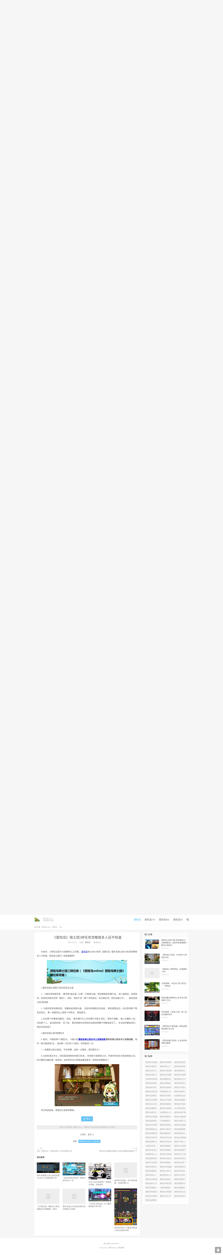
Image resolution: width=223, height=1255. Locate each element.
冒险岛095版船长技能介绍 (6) (166, 1088)
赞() (88, 1119)
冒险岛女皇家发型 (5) (165, 1125)
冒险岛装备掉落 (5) (179, 1129)
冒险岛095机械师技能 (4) (166, 1192)
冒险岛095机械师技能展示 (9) (151, 1062)
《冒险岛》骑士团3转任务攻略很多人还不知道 (87, 937)
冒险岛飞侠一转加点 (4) (165, 1196)
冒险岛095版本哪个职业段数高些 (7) (166, 1071)
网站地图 (121, 1248)
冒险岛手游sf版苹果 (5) (151, 1150)
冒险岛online (37, 920)
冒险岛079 (150, 919)
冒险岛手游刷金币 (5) (165, 1150)
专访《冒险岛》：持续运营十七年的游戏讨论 (54, 1151)
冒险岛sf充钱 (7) (151, 1075)
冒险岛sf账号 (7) (151, 1071)
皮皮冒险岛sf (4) (151, 1154)
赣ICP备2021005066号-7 (111, 1244)
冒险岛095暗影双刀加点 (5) (166, 1108)
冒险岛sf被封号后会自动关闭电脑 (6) (179, 1092)
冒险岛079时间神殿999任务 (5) (180, 1146)
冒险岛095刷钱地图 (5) (180, 1138)
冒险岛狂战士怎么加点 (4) (179, 1192)
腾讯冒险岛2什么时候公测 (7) (180, 1079)
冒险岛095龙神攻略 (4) (166, 1154)
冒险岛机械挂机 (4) (165, 1163)
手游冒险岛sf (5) (165, 1112)
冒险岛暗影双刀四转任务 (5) (165, 1133)
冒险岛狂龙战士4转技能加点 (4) (166, 1159)
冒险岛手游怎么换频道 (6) (179, 1083)
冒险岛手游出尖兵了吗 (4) (179, 1171)
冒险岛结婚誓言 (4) (151, 1171)
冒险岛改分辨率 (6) (165, 1096)
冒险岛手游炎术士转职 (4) (151, 1167)
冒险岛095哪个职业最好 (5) (180, 1113)
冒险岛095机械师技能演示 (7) (180, 1075)
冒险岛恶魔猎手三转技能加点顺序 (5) (151, 1108)
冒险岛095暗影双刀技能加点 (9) (166, 1062)
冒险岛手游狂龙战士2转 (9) (179, 1062)
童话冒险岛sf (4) (165, 1175)
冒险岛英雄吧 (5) (151, 1142)
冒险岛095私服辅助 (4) (166, 1167)
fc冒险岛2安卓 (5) (150, 1146)
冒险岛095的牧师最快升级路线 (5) (151, 1125)
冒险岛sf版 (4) (150, 1175)
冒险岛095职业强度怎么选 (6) (151, 1092)
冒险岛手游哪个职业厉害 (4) (179, 1179)
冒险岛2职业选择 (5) (180, 1125)
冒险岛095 (164, 919)
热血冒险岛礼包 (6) (179, 1096)
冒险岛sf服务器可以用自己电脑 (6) (165, 1083)
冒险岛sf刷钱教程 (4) (151, 1200)
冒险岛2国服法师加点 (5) (151, 1133)
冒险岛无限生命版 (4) (179, 1167)
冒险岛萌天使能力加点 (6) (151, 1083)
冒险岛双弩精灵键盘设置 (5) (179, 1150)
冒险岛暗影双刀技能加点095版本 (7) (180, 1071)
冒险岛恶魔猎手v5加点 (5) (165, 1146)
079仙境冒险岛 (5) (165, 1121)
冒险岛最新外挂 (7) (165, 1079)
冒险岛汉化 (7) (165, 1066)
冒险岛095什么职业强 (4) (180, 1154)
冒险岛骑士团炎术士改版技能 (92, 1039)
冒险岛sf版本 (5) (179, 1121)
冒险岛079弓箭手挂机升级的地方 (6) (166, 1100)
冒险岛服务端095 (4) (151, 1159)
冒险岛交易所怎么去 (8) (151, 1067)
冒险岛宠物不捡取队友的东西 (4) (180, 1184)
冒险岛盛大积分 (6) (151, 1088)
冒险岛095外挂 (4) (179, 1163)
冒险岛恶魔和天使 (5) (165, 1117)
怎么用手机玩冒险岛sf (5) (179, 1108)
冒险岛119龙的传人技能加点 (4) (151, 1163)
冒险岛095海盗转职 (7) (166, 1075)
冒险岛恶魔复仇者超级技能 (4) (179, 1188)
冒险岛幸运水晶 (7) (179, 1067)
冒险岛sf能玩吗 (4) (165, 1179)
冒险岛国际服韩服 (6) (179, 1100)
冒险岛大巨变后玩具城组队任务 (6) (179, 1088)
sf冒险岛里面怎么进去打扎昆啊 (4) (165, 1188)
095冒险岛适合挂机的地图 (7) (151, 1079)
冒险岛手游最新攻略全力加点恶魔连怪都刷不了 (118, 1151)
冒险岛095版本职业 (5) (180, 1117)
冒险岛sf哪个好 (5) (151, 1113)
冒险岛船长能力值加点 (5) (179, 1133)
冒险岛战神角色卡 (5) (151, 1121)
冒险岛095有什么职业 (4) (166, 1171)
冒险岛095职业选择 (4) (166, 1184)
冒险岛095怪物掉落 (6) (151, 1100)
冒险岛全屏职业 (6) (151, 1096)
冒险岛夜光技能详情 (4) (179, 1159)
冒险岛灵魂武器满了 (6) (165, 1104)
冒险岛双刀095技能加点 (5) (166, 1138)
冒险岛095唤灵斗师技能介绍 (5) (166, 1129)
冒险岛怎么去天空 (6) (151, 1104)
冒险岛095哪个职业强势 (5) (151, 1138)
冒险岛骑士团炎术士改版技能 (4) (180, 1196)
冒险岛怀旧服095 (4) (151, 1192)
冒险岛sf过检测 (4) (179, 1175)
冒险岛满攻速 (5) (151, 1129)
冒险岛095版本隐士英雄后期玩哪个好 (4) (151, 1179)
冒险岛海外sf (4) (151, 1183)
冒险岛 (137, 919)
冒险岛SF (178, 919)
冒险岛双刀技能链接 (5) (179, 1104)
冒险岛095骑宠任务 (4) (151, 1196)
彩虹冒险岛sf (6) (165, 1092)
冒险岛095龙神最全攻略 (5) (151, 1117)
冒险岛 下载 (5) (179, 1142)
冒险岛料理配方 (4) (151, 1188)
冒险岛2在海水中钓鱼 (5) (166, 1142)
